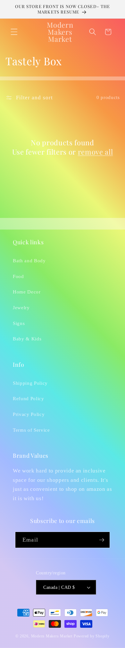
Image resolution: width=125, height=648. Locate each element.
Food (18, 276)
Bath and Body (29, 260)
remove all (95, 152)
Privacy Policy (29, 414)
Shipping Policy (30, 383)
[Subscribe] (101, 540)
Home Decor (27, 291)
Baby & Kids (27, 338)
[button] (14, 32)
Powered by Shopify (92, 636)
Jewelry (21, 307)
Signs (19, 323)
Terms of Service (31, 430)
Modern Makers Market (51, 636)
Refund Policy (28, 398)
